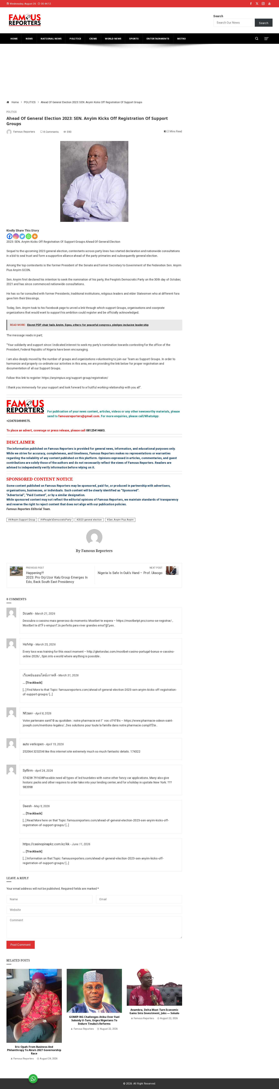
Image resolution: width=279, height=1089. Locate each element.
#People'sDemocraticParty (56, 519)
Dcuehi (28, 613)
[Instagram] (16, 236)
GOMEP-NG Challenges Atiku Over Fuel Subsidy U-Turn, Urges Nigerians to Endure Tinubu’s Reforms (94, 1020)
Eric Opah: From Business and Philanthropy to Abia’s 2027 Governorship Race (34, 1050)
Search (218, 16)
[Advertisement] (103, 72)
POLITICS (11, 112)
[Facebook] (9, 236)
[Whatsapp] (28, 236)
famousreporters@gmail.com (78, 416)
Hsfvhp (28, 644)
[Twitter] (22, 236)
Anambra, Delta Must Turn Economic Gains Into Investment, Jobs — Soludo (154, 1011)
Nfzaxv (28, 713)
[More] (35, 236)
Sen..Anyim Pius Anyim (121, 519)
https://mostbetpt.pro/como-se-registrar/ (144, 620)
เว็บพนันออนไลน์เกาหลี (39, 675)
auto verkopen (33, 744)
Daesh (27, 806)
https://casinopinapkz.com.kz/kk (46, 844)
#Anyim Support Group (22, 519)
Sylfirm (28, 770)
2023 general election (90, 519)
